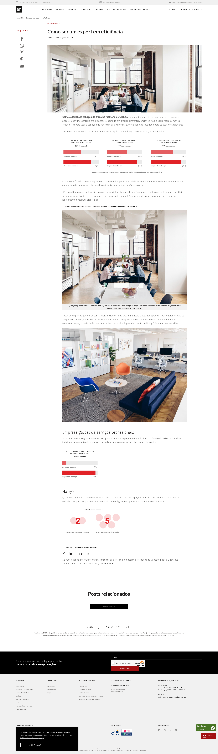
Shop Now (60, 9)
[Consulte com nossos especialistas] (206, 727)
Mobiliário (72, 9)
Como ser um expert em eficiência (85, 31)
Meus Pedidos (51, 689)
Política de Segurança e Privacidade (89, 699)
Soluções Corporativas (116, 9)
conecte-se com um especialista (124, 206)
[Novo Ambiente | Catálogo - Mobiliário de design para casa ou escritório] (19, 9)
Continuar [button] (35, 745)
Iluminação (86, 9)
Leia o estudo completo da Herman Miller (81, 547)
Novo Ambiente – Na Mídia (24, 706)
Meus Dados (51, 686)
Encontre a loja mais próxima (24, 689)
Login (49, 693)
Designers (99, 9)
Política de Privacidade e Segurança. (32, 738)
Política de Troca (84, 693)
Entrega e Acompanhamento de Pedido (91, 696)
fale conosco (106, 563)
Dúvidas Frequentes (85, 689)
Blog (22, 18)
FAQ (17, 703)
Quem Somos (20, 686)
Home (18, 18)
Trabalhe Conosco (21, 709)
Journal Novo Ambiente (23, 693)
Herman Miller (46, 9)
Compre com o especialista (140, 9)
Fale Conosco (83, 686)
